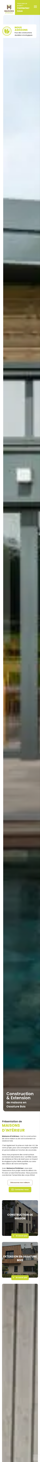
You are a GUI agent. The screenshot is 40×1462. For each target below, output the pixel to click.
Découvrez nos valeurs (20, 1182)
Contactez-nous (22, 1189)
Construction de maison (20, 1216)
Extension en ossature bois (20, 1258)
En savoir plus (21, 1236)
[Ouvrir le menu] (35, 6)
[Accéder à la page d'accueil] (7, 9)
